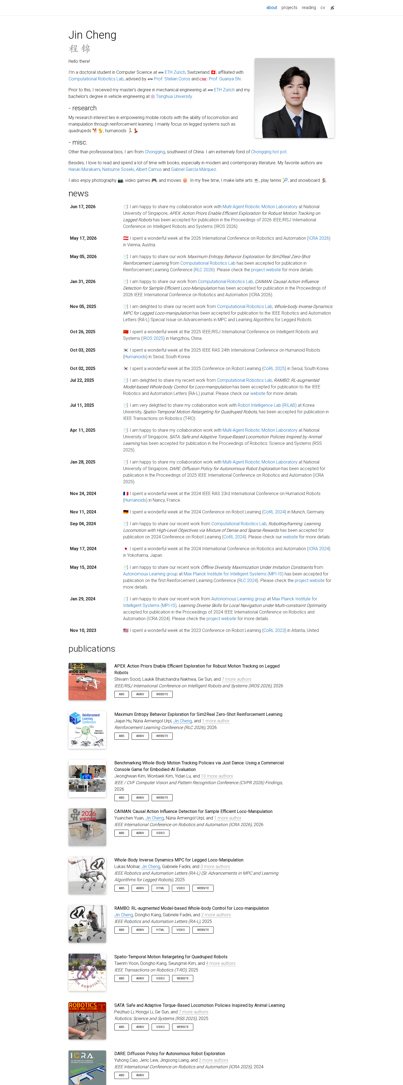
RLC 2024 (248, 580)
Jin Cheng (182, 721)
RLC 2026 (204, 269)
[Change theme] (330, 6)
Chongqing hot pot (268, 151)
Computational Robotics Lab (96, 78)
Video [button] (160, 833)
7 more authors (236, 679)
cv (322, 7)
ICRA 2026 (318, 238)
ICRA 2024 (318, 548)
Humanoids (135, 356)
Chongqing (155, 151)
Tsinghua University (174, 96)
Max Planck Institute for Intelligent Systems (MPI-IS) (233, 574)
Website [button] (162, 694)
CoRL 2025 (274, 368)
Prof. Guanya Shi (225, 78)
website (257, 393)
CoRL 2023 (274, 630)
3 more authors (215, 866)
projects (289, 7)
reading (309, 7)
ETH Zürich (175, 72)
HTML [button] (160, 888)
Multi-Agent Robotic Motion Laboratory (260, 206)
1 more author (215, 721)
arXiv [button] (140, 694)
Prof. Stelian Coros (172, 78)
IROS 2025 (153, 338)
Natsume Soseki (118, 169)
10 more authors (217, 776)
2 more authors (216, 914)
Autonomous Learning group (150, 574)
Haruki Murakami (84, 169)
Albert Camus (149, 169)
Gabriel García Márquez (193, 169)
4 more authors (220, 963)
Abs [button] (121, 694)
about (272, 7)
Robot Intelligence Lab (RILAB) (267, 405)
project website (266, 269)
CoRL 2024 (274, 512)
